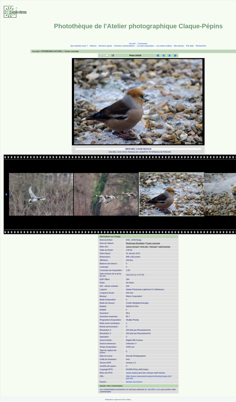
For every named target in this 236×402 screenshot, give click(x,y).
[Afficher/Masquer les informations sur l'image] (107, 55)
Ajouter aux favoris (134, 382)
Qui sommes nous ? (79, 46)
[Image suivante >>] (169, 55)
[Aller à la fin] (175, 55)
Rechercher (201, 46)
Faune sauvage (72, 51)
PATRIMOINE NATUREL (52, 51)
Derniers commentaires (124, 46)
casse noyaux (132, 247)
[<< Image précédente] (163, 55)
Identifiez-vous (154, 389)
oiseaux (153, 247)
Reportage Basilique (135, 243)
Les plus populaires (145, 46)
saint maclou (164, 247)
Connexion (142, 43)
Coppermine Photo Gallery (122, 399)
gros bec (144, 247)
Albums (93, 46)
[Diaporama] (113, 55)
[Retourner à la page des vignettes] (101, 55)
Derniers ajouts (105, 46)
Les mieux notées (164, 46)
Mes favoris (179, 46)
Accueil (132, 43)
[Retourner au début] (158, 55)
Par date (190, 46)
